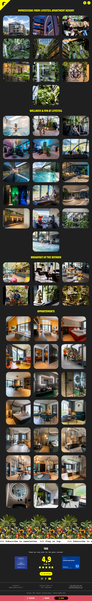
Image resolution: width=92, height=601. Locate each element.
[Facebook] (45, 579)
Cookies (29, 593)
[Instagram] (42, 579)
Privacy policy (47, 593)
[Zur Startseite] (5, 5)
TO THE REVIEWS (46, 574)
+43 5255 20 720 (76, 586)
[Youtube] (49, 579)
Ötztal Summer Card (59, 593)
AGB (34, 593)
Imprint (38, 593)
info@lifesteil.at (76, 587)
